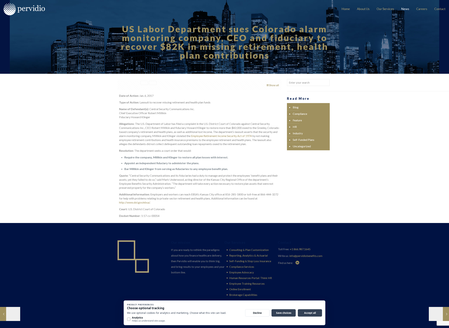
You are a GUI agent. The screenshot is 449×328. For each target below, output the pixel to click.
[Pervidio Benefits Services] (29, 9)
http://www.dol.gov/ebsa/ (134, 202)
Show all (274, 85)
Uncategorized (302, 146)
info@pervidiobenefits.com (305, 255)
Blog (296, 107)
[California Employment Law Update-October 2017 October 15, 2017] (439, 314)
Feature (297, 120)
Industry (298, 133)
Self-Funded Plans (303, 139)
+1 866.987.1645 (300, 249)
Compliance (300, 113)
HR (295, 126)
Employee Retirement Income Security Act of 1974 (221, 135)
